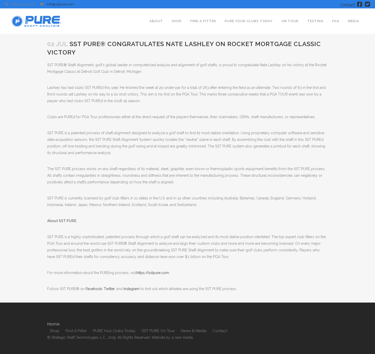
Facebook (94, 289)
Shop (54, 331)
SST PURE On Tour (158, 331)
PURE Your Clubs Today (114, 331)
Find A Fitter (76, 331)
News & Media (193, 331)
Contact (347, 5)
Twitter (109, 289)
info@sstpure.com (60, 4)
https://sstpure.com (152, 273)
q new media (182, 337)
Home (53, 324)
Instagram (131, 289)
